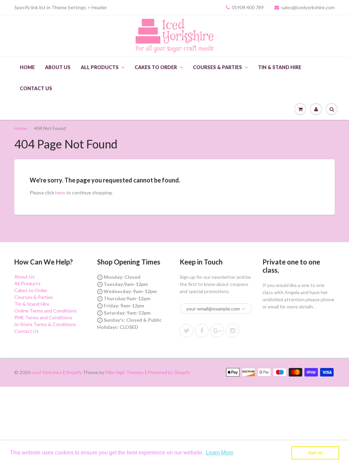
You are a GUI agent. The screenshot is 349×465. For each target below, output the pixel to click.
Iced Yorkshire (46, 372)
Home (27, 67)
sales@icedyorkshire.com (308, 7)
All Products (100, 67)
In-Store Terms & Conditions (45, 324)
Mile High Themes (124, 372)
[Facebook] (202, 330)
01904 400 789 (248, 7)
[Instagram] (232, 330)
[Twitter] (186, 330)
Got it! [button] (315, 452)
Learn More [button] (219, 452)
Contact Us (36, 88)
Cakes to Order (156, 67)
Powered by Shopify (169, 372)
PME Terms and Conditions (43, 317)
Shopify (74, 372)
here (60, 192)
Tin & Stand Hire (279, 67)
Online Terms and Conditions (45, 311)
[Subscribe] (243, 308)
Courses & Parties (217, 67)
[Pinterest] (217, 330)
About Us (58, 67)
